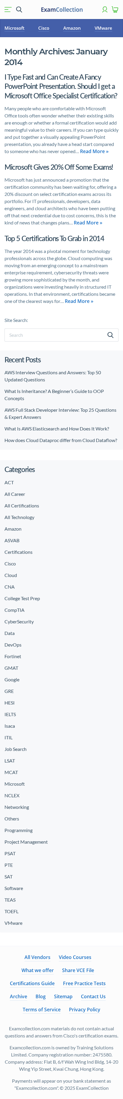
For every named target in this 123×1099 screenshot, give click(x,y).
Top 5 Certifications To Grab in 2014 (54, 238)
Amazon (72, 28)
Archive (18, 996)
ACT (9, 482)
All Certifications (21, 505)
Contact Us (93, 996)
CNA (9, 586)
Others (11, 818)
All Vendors (37, 957)
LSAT (9, 760)
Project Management (26, 842)
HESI (9, 702)
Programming (18, 830)
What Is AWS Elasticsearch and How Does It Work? (56, 428)
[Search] (110, 335)
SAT (8, 876)
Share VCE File (78, 970)
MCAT (11, 772)
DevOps (12, 644)
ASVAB (11, 540)
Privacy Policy (84, 1009)
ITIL (8, 737)
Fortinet (12, 656)
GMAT (11, 668)
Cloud (10, 575)
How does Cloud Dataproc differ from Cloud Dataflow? (60, 440)
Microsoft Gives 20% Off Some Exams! (58, 167)
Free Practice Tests (84, 983)
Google (11, 679)
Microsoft (14, 28)
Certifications (18, 552)
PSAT (10, 853)
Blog (41, 996)
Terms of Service (42, 1009)
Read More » (94, 151)
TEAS (10, 900)
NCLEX (11, 795)
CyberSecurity (19, 621)
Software (13, 888)
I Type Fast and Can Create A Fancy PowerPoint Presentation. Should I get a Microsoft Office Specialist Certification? (60, 86)
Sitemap (63, 996)
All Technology (19, 517)
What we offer (37, 970)
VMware (103, 28)
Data (9, 633)
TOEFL (11, 911)
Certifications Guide (32, 983)
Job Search (15, 749)
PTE (8, 865)
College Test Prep (22, 598)
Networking (16, 807)
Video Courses (75, 957)
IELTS (10, 714)
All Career (14, 494)
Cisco (43, 28)
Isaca (9, 726)
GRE (9, 691)
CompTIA (14, 610)
